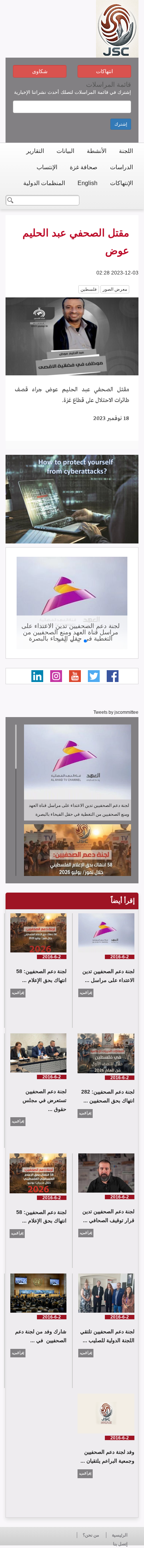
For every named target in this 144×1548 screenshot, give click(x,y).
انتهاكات (104, 71)
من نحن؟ (91, 1535)
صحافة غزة (83, 167)
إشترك (120, 124)
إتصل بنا (120, 1544)
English (87, 183)
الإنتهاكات (121, 183)
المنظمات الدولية (44, 183)
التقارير (35, 151)
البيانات (65, 151)
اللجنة (126, 151)
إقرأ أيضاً (123, 900)
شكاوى (40, 71)
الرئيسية (119, 1535)
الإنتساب (47, 167)
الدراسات (121, 167)
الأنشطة (96, 151)
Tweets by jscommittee (115, 712)
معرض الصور (115, 289)
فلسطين (88, 289)
